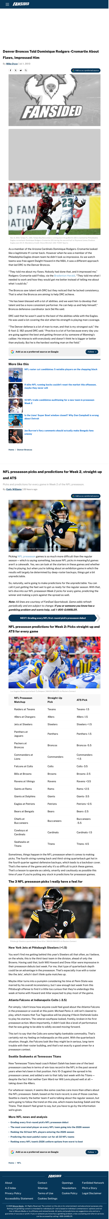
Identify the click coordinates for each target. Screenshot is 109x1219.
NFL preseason (26, 556)
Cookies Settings (47, 1198)
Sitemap (43, 1188)
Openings (67, 1182)
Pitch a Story (89, 1188)
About (8, 1182)
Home (11, 450)
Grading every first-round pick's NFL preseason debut (40, 1122)
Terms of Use (45, 1193)
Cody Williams (14, 489)
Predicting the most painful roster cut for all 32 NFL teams (42, 1136)
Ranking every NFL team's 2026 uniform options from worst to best (47, 1141)
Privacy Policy (13, 1193)
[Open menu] (7, 4)
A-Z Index (10, 1188)
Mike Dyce (12, 63)
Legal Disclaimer (91, 1193)
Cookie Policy (69, 1193)
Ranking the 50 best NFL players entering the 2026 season (42, 1132)
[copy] (26, 70)
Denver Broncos (24, 450)
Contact (42, 1182)
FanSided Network (93, 1182)
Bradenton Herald (64, 275)
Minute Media (18, 1206)
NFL (19, 1163)
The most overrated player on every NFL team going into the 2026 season (50, 1127)
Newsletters (69, 1188)
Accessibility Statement (19, 1198)
